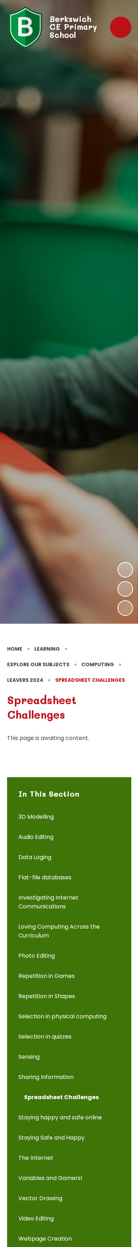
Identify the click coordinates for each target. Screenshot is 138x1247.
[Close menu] (120, 27)
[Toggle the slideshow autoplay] (125, 608)
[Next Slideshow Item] (125, 570)
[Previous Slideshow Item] (125, 589)
